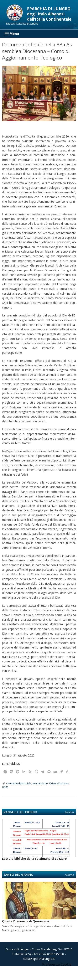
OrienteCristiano (59, 783)
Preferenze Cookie (56, 964)
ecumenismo (40, 783)
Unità (5, 787)
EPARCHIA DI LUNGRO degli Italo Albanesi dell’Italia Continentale (49, 14)
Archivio (69, 812)
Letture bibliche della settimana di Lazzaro (34, 859)
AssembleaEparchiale (18, 783)
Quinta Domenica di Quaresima (25, 921)
